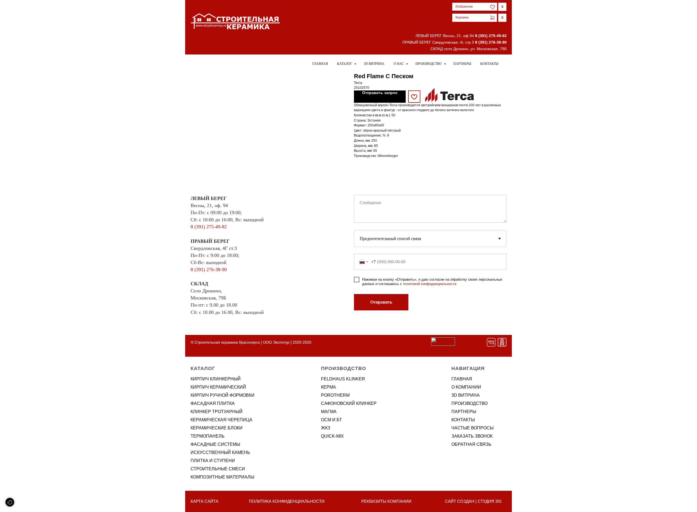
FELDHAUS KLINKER (343, 379)
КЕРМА (328, 387)
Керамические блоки (217, 428)
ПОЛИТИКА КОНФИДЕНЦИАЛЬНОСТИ (287, 501)
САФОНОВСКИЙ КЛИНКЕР (349, 403)
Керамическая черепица (221, 419)
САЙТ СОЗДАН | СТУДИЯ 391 (473, 501)
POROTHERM (335, 395)
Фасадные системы (215, 444)
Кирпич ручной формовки (223, 395)
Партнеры (462, 64)
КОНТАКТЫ (463, 419)
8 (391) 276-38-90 (491, 42)
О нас (399, 64)
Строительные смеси (218, 468)
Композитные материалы (222, 477)
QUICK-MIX (332, 436)
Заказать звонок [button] (472, 436)
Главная (320, 64)
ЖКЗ (325, 428)
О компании (466, 387)
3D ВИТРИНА (465, 395)
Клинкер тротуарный (217, 411)
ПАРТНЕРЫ (463, 411)
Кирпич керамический (218, 387)
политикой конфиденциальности (429, 284)
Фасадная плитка (213, 403)
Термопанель (208, 436)
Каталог (345, 64)
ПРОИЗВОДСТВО (469, 403)
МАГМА (329, 411)
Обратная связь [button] (471, 444)
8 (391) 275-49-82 (491, 36)
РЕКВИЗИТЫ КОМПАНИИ (386, 501)
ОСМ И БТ (331, 419)
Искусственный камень (220, 452)
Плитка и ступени (213, 460)
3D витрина (374, 64)
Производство (428, 64)
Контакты (489, 64)
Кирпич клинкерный (216, 379)
